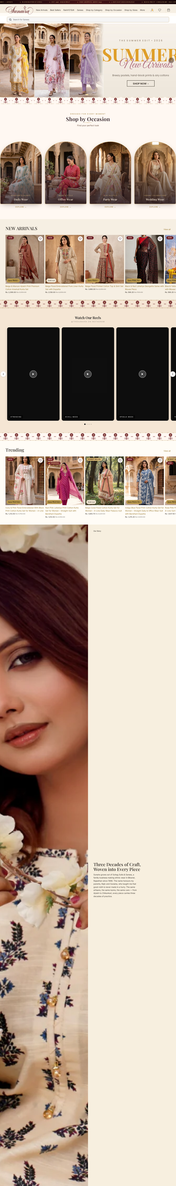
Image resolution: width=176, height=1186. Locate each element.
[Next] (172, 399)
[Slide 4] (91, 449)
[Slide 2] (86, 449)
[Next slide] (167, 289)
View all (167, 254)
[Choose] (40, 304)
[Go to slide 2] (89, 119)
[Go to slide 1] (85, 119)
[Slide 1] (85, 449)
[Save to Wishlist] (40, 263)
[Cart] (169, 10)
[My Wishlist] (160, 10)
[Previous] (3, 399)
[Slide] (88, 72)
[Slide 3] (89, 449)
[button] (51, 1160)
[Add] (159, 304)
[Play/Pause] (33, 399)
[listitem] (142, 10)
